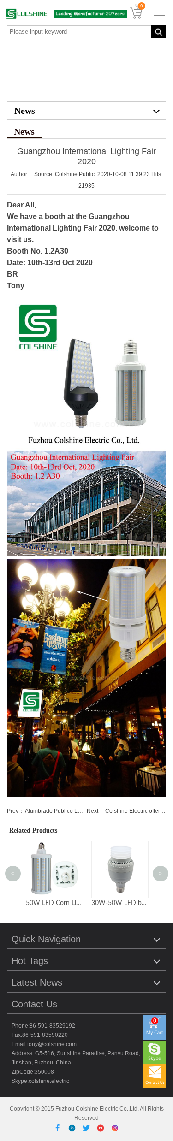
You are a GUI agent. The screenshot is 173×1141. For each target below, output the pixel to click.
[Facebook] (59, 1128)
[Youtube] (102, 1128)
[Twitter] (88, 1128)
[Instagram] (115, 1128)
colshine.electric (49, 1081)
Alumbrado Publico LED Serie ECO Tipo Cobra (84, 811)
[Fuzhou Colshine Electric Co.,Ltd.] (63, 14)
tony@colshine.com (52, 1044)
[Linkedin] (73, 1128)
